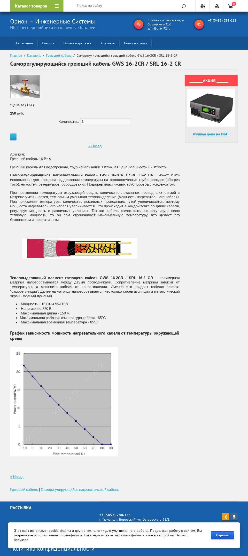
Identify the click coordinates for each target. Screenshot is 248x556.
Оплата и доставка (77, 43)
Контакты (108, 43)
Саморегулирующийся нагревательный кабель (80, 489)
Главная (16, 55)
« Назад (95, 146)
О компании (24, 43)
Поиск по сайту (135, 43)
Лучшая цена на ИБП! (211, 134)
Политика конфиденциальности (52, 548)
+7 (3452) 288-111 (222, 20)
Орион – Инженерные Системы (52, 21)
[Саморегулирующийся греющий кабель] (79, 269)
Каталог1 (34, 55)
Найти (182, 6)
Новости (48, 43)
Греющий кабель (58, 55)
